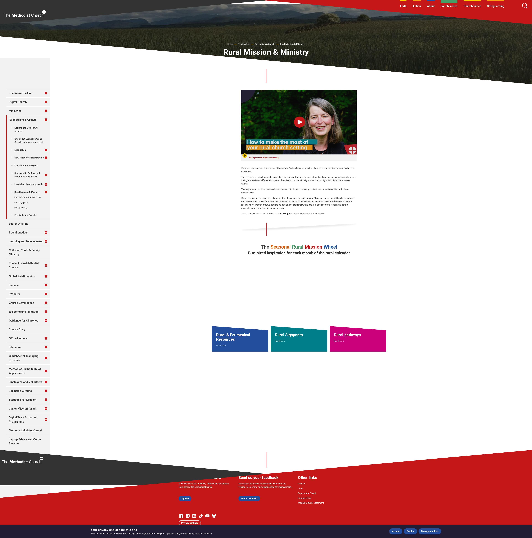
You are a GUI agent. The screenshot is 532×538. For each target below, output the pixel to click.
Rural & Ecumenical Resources (27, 197)
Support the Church (307, 493)
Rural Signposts (21, 202)
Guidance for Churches (23, 320)
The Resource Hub (20, 93)
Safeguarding (495, 6)
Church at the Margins (26, 165)
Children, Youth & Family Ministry (24, 252)
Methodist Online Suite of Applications (25, 371)
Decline (410, 531)
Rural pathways (21, 208)
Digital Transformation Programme (23, 419)
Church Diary (17, 329)
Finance (14, 285)
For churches (449, 6)
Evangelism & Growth (265, 44)
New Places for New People (29, 157)
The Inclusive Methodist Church (24, 265)
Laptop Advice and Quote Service (25, 441)
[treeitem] (49, 93)
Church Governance (21, 303)
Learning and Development (26, 241)
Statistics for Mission (22, 399)
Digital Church (18, 102)
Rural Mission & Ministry (292, 44)
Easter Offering (18, 223)
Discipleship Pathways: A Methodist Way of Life (27, 175)
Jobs (300, 488)
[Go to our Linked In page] (194, 515)
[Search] (525, 5)
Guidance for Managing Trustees (24, 358)
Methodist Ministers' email (25, 430)
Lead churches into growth (28, 184)
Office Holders (18, 338)
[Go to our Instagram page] (187, 515)
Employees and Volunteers (26, 382)
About (431, 6)
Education (15, 347)
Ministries (15, 111)
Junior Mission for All (22, 408)
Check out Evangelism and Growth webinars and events (29, 141)
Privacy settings (189, 523)
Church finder (472, 6)
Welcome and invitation (24, 311)
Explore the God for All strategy (26, 129)
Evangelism (20, 150)
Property (14, 294)
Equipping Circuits (20, 391)
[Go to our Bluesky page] (213, 515)
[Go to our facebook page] (181, 515)
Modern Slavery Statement (311, 503)
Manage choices (429, 531)
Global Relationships (22, 276)
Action (417, 6)
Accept (396, 531)
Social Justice (18, 232)
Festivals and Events (25, 215)
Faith (403, 6)
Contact (301, 483)
